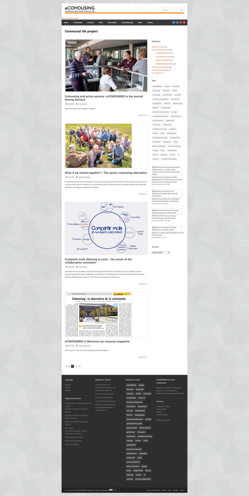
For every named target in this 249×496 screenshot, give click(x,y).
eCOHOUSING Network (160, 70)
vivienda (156, 159)
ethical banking (158, 120)
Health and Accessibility (73, 441)
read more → (143, 115)
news (140, 22)
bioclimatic (156, 90)
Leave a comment (84, 177)
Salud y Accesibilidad (163, 60)
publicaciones (175, 137)
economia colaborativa (161, 112)
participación (171, 133)
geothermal (170, 120)
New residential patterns (160, 50)
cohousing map (127, 22)
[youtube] (184, 22)
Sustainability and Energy (165, 64)
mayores (172, 129)
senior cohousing (174, 146)
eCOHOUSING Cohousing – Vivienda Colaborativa (92, 490)
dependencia (177, 103)
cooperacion (157, 103)
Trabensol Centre (158, 47)
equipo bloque (176, 116)
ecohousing (77, 22)
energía (174, 112)
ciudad (174, 90)
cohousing (156, 95)
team (101, 22)
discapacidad (165, 107)
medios (155, 133)
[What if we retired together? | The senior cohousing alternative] (106, 145)
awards (167, 86)
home (66, 22)
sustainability (172, 150)
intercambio (167, 125)
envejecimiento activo (160, 116)
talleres (155, 154)
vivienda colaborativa (168, 159)
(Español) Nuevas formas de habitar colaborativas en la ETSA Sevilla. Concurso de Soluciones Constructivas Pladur (167, 179)
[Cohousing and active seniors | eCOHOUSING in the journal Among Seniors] (106, 65)
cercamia (166, 90)
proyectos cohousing (160, 137)
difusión (155, 107)
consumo (178, 95)
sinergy (155, 150)
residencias (167, 142)
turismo (172, 154)
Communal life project (163, 56)
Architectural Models (163, 53)
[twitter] (173, 22)
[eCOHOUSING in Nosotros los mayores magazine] (106, 314)
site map (175, 490)
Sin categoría (156, 73)
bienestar (176, 86)
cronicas (167, 103)
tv (178, 154)
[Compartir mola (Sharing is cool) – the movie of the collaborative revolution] (106, 228)
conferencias (167, 95)
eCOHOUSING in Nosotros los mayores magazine (97, 341)
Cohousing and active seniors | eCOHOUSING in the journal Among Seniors (104, 97)
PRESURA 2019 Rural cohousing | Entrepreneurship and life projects (164, 217)
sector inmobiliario (159, 146)
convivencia (175, 99)
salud (176, 142)
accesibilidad (157, 86)
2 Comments (83, 104)
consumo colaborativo (160, 99)
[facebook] (177, 22)
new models (112, 22)
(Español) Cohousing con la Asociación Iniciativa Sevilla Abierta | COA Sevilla (166, 200)
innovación (156, 125)
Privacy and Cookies (153, 490)
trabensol (164, 154)
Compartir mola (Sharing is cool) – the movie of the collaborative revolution (98, 260)
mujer (163, 133)
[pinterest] (180, 22)
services (90, 22)
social (163, 150)
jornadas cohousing (160, 129)
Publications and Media (160, 67)
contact (150, 22)
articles (164, 490)
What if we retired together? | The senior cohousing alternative (106, 173)
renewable (156, 142)
